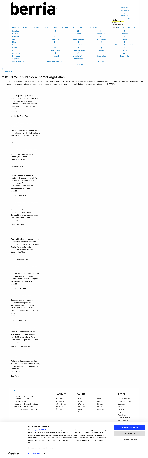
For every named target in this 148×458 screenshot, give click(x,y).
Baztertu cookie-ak (130, 439)
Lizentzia (121, 412)
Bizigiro (83, 27)
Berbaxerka (78, 64)
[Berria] (33, 8)
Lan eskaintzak (123, 409)
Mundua (47, 27)
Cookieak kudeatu (35, 454)
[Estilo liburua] (124, 12)
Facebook (62, 399)
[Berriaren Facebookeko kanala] (134, 27)
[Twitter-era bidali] (12, 120)
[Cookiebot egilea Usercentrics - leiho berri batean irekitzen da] (14, 453)
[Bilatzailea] (112, 3)
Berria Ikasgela (78, 39)
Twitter (61, 401)
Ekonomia (36, 27)
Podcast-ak (16, 56)
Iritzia (56, 27)
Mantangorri (101, 61)
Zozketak (121, 406)
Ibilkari (99, 406)
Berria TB (93, 27)
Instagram (62, 404)
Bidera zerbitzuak (124, 418)
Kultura (65, 27)
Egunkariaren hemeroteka (78, 57)
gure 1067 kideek (41, 430)
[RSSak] (123, 27)
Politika (25, 27)
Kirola (74, 27)
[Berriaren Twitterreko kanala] (129, 27)
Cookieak (121, 404)
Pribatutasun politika (125, 401)
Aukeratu (128, 433)
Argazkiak (16, 58)
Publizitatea (122, 415)
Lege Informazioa (124, 399)
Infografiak (101, 409)
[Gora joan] (117, 390)
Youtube (62, 406)
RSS (60, 409)
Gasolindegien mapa (55, 61)
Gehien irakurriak (18, 61)
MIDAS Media (123, 420)
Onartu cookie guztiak (130, 427)
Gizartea (15, 27)
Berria (16, 390)
